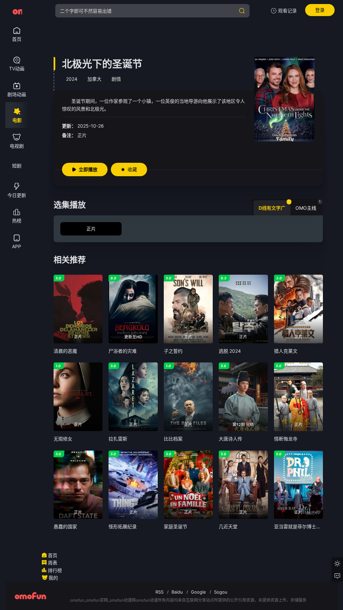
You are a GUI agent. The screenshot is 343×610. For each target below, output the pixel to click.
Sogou (220, 592)
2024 (71, 79)
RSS (159, 592)
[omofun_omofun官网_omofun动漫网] (16, 10)
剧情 (116, 79)
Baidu (177, 592)
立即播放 (88, 169)
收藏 (132, 169)
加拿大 (94, 79)
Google (198, 592)
